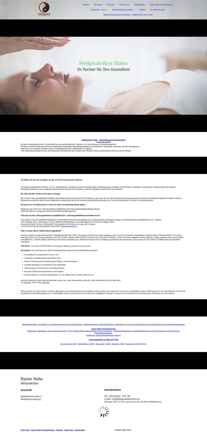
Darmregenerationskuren (122, 331)
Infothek (142, 10)
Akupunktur (31, 331)
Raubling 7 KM (118, 344)
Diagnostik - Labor (98, 10)
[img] (42, 8)
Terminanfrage (139, 5)
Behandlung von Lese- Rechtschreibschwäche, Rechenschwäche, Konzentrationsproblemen (150, 324)
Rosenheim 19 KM (132, 344)
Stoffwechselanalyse (69, 226)
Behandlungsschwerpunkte (122, 10)
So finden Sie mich (157, 10)
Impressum (68, 430)
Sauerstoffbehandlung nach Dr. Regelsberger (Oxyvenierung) (156, 331)
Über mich (111, 5)
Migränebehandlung (29, 324)
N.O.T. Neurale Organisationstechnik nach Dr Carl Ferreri (90, 331)
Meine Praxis (124, 5)
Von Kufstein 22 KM (68, 344)
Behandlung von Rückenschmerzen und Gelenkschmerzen (60, 324)
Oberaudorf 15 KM (103, 344)
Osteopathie (41, 331)
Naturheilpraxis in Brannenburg (112, 140)
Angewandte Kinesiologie (57, 331)
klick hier (27, 282)
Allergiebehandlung (90, 324)
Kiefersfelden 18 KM (86, 344)
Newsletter (98, 5)
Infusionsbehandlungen (103, 333)
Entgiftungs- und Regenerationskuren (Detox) (103, 335)
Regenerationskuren (106, 324)
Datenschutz (80, 430)
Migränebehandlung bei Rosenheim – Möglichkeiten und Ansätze (128, 15)
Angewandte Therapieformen (161, 5)
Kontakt (59, 430)
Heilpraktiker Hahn (89, 140)
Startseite (85, 5)
